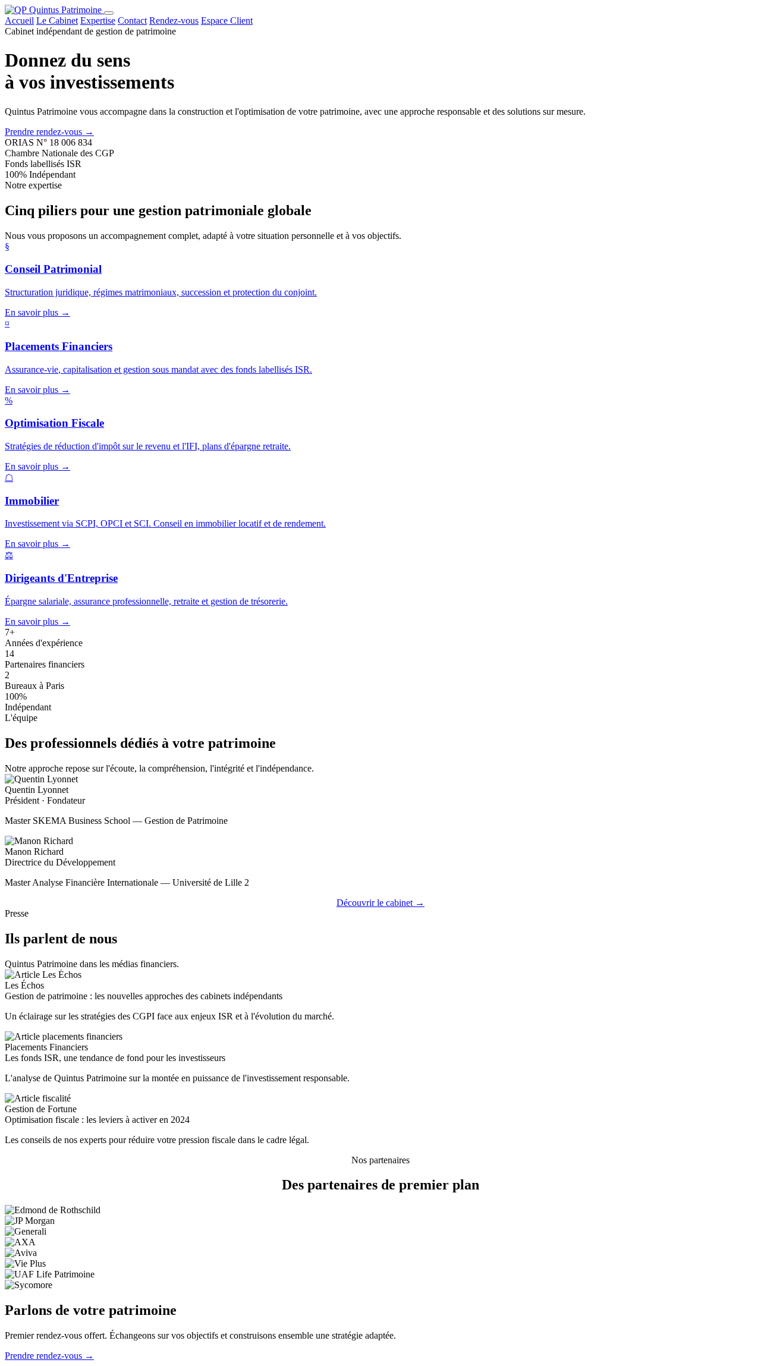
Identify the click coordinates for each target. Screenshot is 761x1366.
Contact (132, 20)
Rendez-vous (174, 20)
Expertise (97, 20)
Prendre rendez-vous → (49, 132)
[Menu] (109, 13)
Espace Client (227, 20)
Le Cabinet (57, 20)
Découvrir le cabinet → (380, 903)
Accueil (19, 20)
